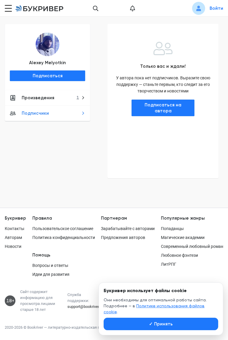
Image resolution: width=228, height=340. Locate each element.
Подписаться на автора (163, 108)
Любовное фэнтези (179, 255)
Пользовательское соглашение (62, 228)
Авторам (13, 237)
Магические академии (183, 237)
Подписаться (48, 75)
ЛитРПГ (168, 264)
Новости (13, 246)
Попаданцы (172, 228)
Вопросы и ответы (50, 265)
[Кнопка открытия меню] (7, 8)
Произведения (50, 97)
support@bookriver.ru (85, 306)
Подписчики (35, 113)
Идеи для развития (50, 274)
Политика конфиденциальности (63, 237)
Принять (161, 324)
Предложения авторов (123, 237)
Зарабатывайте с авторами (128, 228)
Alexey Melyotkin (47, 62)
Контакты (14, 228)
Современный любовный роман (192, 246)
